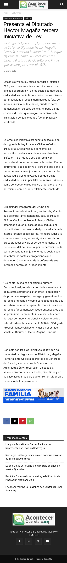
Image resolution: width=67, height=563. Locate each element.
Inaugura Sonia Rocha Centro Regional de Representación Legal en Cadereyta (28, 446)
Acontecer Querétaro (13, 18)
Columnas (16, 12)
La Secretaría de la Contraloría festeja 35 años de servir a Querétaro (32, 467)
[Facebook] (6, 421)
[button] (5, 4)
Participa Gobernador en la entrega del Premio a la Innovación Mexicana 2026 (32, 478)
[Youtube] (47, 541)
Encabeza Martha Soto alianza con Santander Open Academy (34, 489)
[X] (14, 421)
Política (28, 18)
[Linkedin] (28, 541)
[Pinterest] (22, 421)
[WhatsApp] (30, 421)
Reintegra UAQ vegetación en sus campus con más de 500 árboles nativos (33, 457)
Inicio (5, 12)
